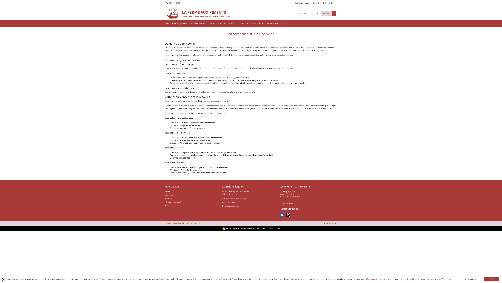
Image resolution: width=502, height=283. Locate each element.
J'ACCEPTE (491, 279)
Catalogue (170, 195)
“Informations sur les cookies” (376, 279)
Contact (316, 3)
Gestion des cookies (229, 202)
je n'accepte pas (471, 279)
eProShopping (248, 228)
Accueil (168, 192)
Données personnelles (230, 206)
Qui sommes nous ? (173, 202)
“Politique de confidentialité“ (409, 279)
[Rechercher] (317, 13)
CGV (167, 205)
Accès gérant (331, 223)
